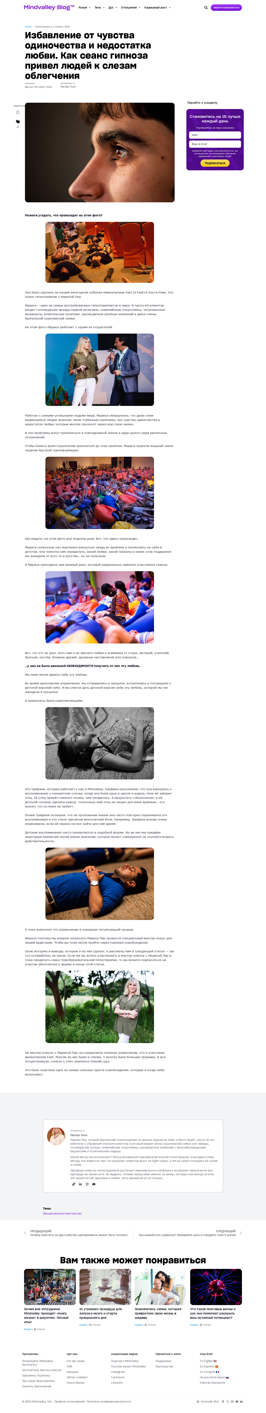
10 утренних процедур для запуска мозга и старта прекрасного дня (100, 1313)
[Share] (18, 112)
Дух (111, 7)
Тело (98, 7)
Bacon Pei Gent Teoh (38, 87)
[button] (206, 8)
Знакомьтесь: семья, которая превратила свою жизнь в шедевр (158, 1313)
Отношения (129, 7)
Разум (83, 7)
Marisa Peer (68, 86)
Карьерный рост (155, 7)
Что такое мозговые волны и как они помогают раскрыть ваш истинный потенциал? (213, 1313)
